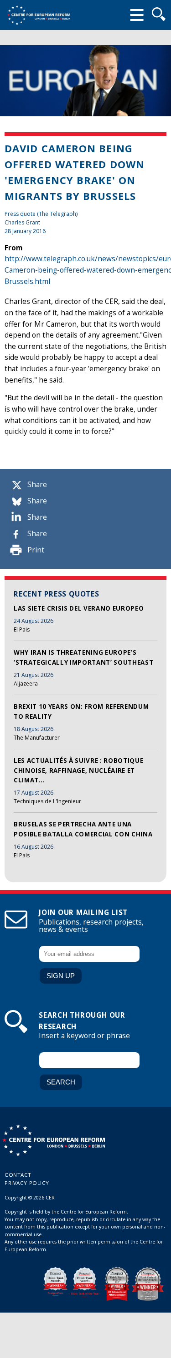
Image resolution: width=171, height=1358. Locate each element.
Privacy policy (27, 1182)
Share (37, 484)
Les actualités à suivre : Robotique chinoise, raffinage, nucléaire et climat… (78, 770)
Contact (18, 1174)
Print (35, 550)
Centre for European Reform (39, 15)
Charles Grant (22, 222)
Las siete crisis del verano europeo (79, 608)
